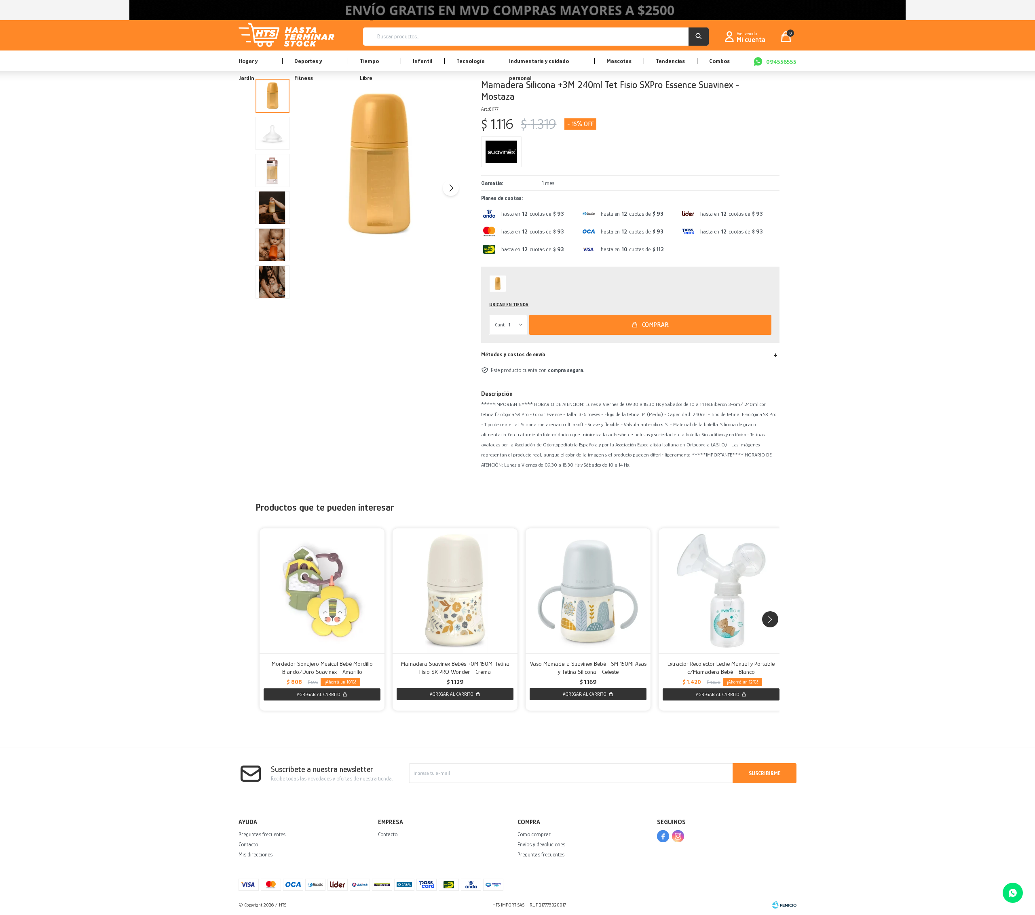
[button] (699, 36)
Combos (719, 60)
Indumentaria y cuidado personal (539, 64)
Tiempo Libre (369, 64)
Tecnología (470, 60)
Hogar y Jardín (248, 64)
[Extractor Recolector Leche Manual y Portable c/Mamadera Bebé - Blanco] (721, 590)
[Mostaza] (498, 283)
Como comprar (534, 834)
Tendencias (670, 60)
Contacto (248, 844)
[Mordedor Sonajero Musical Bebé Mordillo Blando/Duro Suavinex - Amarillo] (322, 590)
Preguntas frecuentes (262, 834)
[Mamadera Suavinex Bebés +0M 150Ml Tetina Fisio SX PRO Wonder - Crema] (455, 590)
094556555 (781, 61)
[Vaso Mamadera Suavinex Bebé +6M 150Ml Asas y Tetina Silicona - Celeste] (588, 590)
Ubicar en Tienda (508, 304)
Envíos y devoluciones (541, 844)
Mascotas (619, 60)
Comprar (655, 324)
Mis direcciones (255, 854)
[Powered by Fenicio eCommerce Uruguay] (784, 905)
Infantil (422, 60)
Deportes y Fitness (308, 64)
